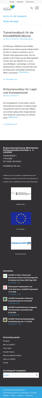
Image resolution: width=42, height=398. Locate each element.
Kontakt (12, 2)
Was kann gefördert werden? (12, 355)
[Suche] (30, 7)
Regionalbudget (26, 39)
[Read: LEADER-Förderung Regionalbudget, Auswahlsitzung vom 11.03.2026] (5, 320)
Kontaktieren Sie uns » (12, 166)
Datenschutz (30, 2)
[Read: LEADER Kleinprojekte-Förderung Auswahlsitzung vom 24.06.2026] (5, 299)
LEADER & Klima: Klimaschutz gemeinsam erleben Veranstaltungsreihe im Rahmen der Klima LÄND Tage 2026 (23, 277)
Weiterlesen (24, 72)
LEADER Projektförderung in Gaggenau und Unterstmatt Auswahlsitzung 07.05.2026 (22, 309)
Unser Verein (7, 348)
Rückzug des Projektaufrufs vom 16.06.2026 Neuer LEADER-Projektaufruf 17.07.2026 (23, 289)
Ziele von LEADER (9, 359)
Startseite (6, 341)
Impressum (20, 2)
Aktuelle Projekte (11, 39)
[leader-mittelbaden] (17, 7)
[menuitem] (11, 1)
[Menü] (36, 7)
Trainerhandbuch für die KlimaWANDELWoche (18, 34)
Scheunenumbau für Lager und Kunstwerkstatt (20, 90)
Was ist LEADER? (9, 345)
